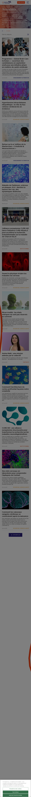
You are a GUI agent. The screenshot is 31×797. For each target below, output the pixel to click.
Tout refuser (15, 792)
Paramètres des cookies (16, 788)
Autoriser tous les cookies (15, 795)
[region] (15, 788)
